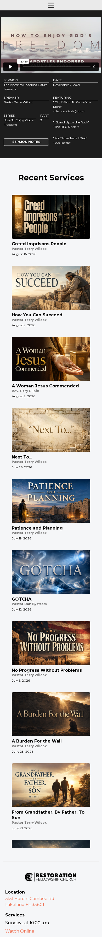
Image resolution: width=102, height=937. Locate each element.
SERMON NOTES (26, 142)
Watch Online (19, 931)
